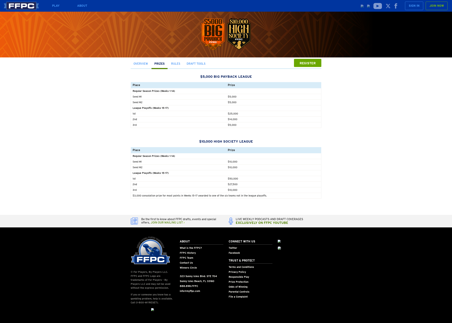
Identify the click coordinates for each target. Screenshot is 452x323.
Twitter (233, 247)
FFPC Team (186, 257)
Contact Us (186, 262)
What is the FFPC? (191, 247)
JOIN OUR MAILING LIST (167, 222)
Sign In (414, 5)
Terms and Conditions (241, 267)
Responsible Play (239, 276)
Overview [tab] (140, 63)
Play (56, 5)
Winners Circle (188, 267)
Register (308, 63)
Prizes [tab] (159, 63)
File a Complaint (238, 296)
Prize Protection (238, 281)
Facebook (234, 252)
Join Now (436, 5)
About (82, 5)
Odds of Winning (238, 286)
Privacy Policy (237, 272)
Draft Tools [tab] (196, 63)
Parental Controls (239, 291)
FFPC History (188, 252)
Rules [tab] (175, 63)
